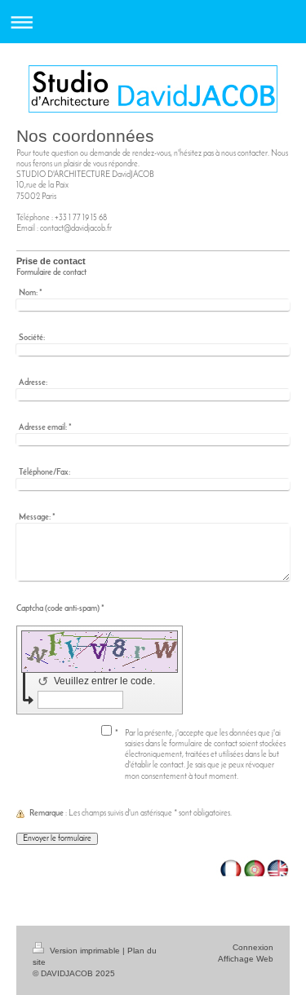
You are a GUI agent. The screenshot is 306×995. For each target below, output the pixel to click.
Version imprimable (84, 950)
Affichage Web (245, 958)
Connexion (253, 947)
